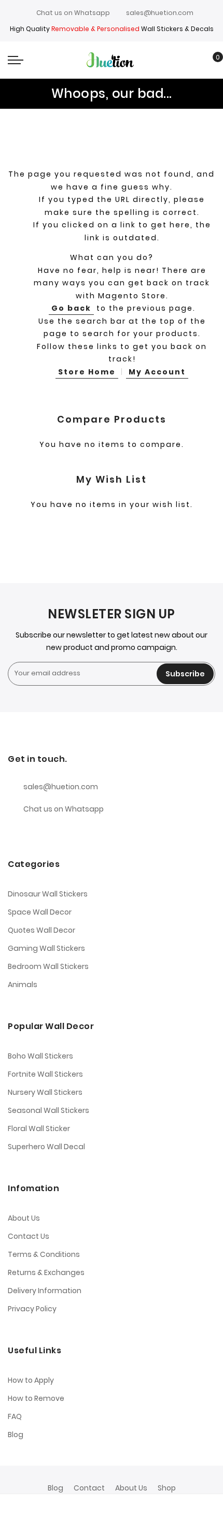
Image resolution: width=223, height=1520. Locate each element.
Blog (15, 1434)
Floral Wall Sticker (39, 1128)
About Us (24, 1218)
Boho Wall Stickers (40, 1056)
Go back (71, 308)
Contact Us (28, 1236)
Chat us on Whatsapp (73, 12)
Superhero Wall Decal (46, 1146)
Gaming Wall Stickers (46, 948)
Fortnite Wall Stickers (45, 1074)
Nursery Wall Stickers (45, 1092)
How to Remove (36, 1398)
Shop (167, 1488)
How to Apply (31, 1380)
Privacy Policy (32, 1309)
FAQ (15, 1416)
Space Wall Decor (40, 912)
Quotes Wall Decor (41, 930)
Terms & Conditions (44, 1254)
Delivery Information (44, 1290)
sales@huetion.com (159, 12)
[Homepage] (138, 1507)
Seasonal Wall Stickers (48, 1110)
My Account (157, 372)
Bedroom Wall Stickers (48, 966)
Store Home (87, 372)
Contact (89, 1488)
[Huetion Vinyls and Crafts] (111, 59)
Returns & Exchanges (46, 1272)
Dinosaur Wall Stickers (48, 894)
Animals (22, 984)
